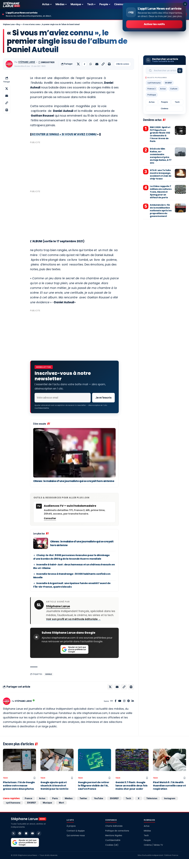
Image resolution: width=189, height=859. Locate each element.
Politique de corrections (117, 830)
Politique (152, 94)
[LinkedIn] (132, 701)
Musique (47, 802)
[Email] (96, 64)
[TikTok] (38, 833)
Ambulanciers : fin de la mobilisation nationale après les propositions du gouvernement (160, 210)
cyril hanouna (154, 82)
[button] (103, 64)
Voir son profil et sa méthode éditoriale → (73, 619)
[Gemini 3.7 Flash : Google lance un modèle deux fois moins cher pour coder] (132, 762)
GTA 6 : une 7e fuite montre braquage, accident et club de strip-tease (160, 174)
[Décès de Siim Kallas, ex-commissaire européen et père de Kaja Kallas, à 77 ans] (180, 151)
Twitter (83, 798)
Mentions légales (113, 835)
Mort (61, 802)
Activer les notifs (154, 24)
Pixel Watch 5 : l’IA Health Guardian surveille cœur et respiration (169, 786)
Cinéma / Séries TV (153, 845)
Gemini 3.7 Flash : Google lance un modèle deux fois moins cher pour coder (131, 786)
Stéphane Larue (26, 62)
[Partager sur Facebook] (84, 64)
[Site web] (111, 701)
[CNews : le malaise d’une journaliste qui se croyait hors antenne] (74, 453)
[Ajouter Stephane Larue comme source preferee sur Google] (74, 649)
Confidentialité (112, 840)
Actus (163, 88)
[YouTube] (119, 701)
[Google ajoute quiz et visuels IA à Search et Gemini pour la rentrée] (57, 762)
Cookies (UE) (111, 845)
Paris (55, 798)
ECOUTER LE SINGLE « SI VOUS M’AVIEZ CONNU (64, 134)
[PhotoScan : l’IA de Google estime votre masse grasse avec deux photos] (19, 762)
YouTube (98, 798)
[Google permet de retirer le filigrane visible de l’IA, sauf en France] (94, 762)
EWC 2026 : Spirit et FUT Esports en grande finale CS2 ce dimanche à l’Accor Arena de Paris (160, 134)
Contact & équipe (76, 830)
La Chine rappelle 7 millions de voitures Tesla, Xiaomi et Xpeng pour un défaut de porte (160, 192)
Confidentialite (42, 408)
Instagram (169, 798)
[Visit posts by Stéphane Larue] (9, 64)
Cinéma (164, 108)
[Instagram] (124, 701)
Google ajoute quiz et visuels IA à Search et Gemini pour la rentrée (54, 786)
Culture (173, 88)
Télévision (151, 798)
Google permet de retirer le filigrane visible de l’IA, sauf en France (93, 786)
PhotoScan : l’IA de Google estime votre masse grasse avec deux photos (19, 786)
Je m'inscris (103, 397)
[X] (13, 833)
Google (48, 674)
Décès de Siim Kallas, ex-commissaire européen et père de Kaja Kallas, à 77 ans (160, 155)
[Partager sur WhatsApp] (90, 64)
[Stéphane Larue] (11, 4)
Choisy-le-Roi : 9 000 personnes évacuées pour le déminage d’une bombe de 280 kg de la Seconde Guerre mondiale (71, 557)
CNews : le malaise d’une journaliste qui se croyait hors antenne (73, 481)
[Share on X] (78, 64)
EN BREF (168, 82)
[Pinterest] (128, 701)
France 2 (151, 88)
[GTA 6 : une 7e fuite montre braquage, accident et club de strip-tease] (180, 173)
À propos (71, 826)
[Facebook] (115, 701)
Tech (177, 102)
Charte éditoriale (114, 826)
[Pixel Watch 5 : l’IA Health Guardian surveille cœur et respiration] (169, 762)
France (28, 798)
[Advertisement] (74, 165)
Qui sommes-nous (76, 835)
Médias (69, 798)
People (164, 102)
